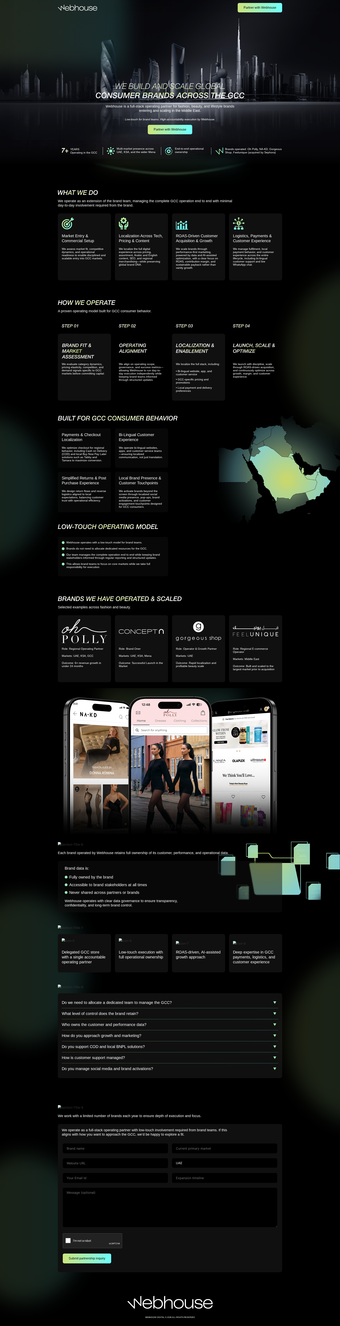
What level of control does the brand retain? (100, 1013)
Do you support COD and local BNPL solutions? (103, 1046)
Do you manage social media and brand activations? (107, 1069)
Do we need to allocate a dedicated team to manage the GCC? (117, 1002)
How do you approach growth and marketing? (101, 1035)
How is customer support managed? (93, 1057)
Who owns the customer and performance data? (104, 1024)
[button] (170, 1002)
